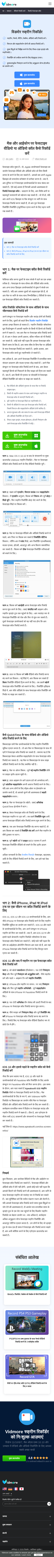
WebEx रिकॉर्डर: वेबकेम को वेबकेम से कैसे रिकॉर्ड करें (27, 1294)
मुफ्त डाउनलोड (29, 75)
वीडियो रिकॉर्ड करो (19, 11)
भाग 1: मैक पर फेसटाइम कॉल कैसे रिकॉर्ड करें (23, 247)
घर (3, 11)
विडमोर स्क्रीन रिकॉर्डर (27, 32)
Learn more (26, 1555)
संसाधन (9, 11)
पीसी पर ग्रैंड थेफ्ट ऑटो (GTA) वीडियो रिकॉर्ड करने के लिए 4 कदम (27, 1384)
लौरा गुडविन (9, 159)
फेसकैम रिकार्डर (28, 855)
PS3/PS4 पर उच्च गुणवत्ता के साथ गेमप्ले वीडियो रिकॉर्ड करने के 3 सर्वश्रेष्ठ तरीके (27, 1340)
